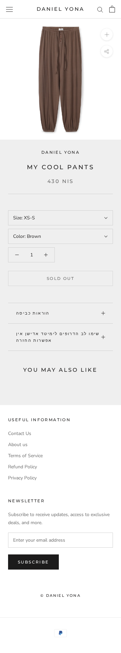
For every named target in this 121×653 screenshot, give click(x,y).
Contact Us (19, 433)
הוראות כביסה (33, 313)
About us (18, 444)
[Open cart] (112, 9)
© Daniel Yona (60, 595)
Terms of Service (25, 455)
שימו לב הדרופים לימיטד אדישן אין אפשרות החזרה (58, 337)
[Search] (100, 9)
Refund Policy (22, 467)
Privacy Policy (22, 478)
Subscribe (33, 562)
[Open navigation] (9, 9)
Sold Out (60, 278)
